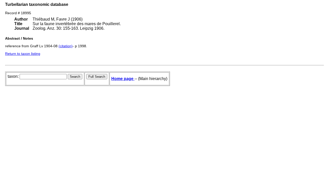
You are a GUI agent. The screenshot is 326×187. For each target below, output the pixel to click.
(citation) (66, 46)
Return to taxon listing (22, 54)
